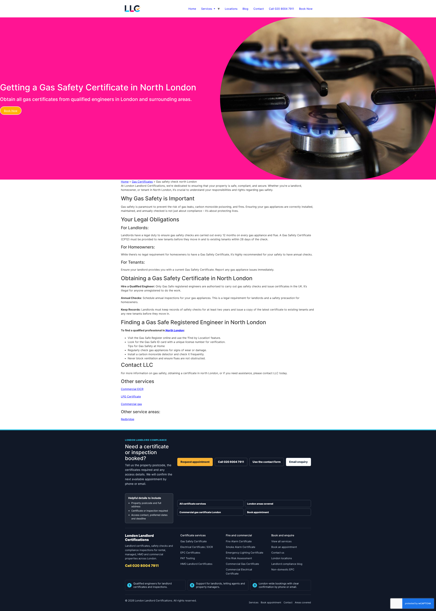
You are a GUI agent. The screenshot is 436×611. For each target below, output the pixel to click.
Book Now (306, 8)
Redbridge (127, 419)
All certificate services (193, 503)
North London (174, 330)
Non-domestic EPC (282, 569)
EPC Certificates (190, 552)
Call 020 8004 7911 (281, 8)
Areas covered (303, 602)
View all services (281, 541)
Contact (258, 8)
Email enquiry (298, 461)
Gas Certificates (142, 181)
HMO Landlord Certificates (196, 563)
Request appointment (195, 461)
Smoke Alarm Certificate (240, 547)
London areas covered (260, 503)
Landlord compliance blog (286, 563)
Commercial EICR (132, 389)
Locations (231, 8)
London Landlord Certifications (139, 538)
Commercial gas (131, 404)
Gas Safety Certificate (193, 541)
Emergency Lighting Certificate (244, 552)
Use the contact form (267, 461)
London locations (281, 558)
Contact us (277, 552)
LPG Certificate (131, 396)
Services (206, 8)
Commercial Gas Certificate (242, 563)
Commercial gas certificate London (200, 512)
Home (192, 8)
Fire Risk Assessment (239, 558)
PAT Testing (187, 558)
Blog (245, 8)
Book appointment (258, 512)
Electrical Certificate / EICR (196, 547)
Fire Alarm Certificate (239, 541)
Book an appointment (284, 547)
